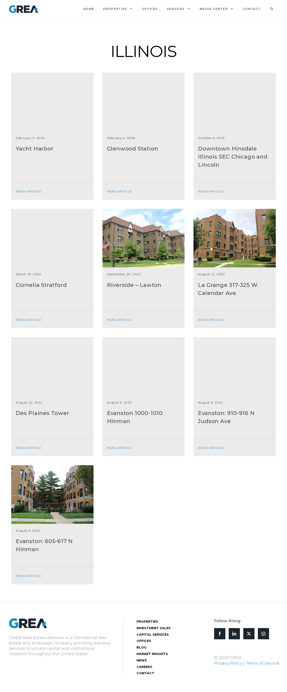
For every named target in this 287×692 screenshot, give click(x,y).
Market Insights (152, 654)
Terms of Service (262, 663)
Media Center (214, 9)
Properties (115, 9)
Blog (141, 647)
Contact (252, 9)
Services (176, 9)
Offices (150, 9)
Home (88, 9)
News (142, 660)
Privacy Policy (228, 663)
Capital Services (153, 635)
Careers (144, 667)
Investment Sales (154, 628)
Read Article (28, 191)
